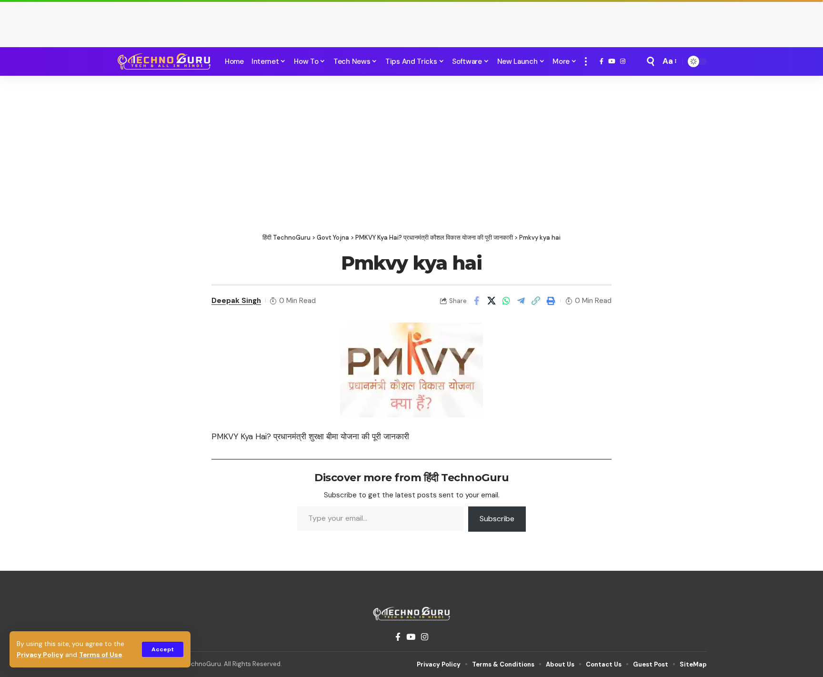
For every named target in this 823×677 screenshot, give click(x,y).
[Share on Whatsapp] (506, 300)
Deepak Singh (236, 300)
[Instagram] (623, 61)
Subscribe (497, 519)
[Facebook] (601, 61)
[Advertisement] (411, 21)
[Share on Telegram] (521, 300)
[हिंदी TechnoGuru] (163, 61)
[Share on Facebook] (476, 300)
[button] (162, 649)
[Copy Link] (535, 300)
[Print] (550, 300)
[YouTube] (612, 61)
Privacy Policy (40, 655)
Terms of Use (100, 655)
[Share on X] (491, 300)
